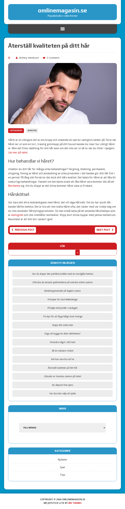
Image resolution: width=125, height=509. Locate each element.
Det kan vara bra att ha (62, 359)
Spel (62, 467)
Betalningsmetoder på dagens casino (62, 291)
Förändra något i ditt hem (62, 342)
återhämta (14, 185)
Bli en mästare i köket (62, 350)
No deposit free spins (62, 385)
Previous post (24, 229)
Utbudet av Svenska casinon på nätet (62, 376)
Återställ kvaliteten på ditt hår (62, 368)
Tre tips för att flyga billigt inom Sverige (62, 316)
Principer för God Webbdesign (63, 299)
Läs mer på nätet (18, 152)
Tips (62, 474)
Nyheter (32, 130)
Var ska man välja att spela (62, 393)
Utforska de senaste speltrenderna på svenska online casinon (62, 282)
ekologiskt (17, 215)
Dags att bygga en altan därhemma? (62, 333)
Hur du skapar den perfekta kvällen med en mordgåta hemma (62, 274)
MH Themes (75, 503)
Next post (103, 229)
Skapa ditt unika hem (62, 325)
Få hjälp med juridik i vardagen (62, 308)
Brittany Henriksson (29, 57)
